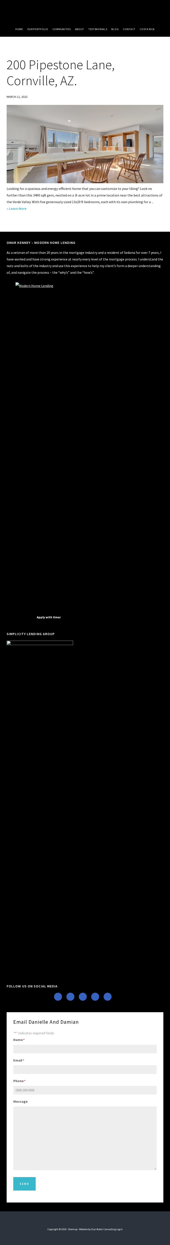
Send (24, 1184)
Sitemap (72, 1229)
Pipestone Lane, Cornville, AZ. (61, 72)
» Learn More (24, 209)
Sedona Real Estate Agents (85, 11)
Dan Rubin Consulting (103, 1229)
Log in (119, 1229)
